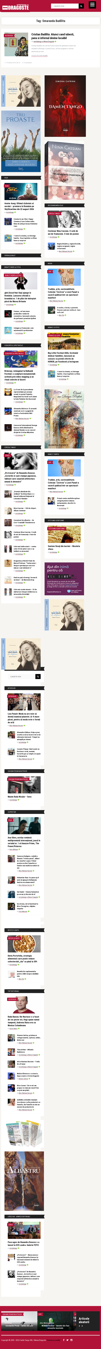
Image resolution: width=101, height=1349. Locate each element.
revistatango (10, 212)
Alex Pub (61, 315)
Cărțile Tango (54, 214)
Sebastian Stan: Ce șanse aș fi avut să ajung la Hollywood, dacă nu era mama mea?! (28, 880)
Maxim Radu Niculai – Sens (20, 796)
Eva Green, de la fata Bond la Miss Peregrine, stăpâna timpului (27, 906)
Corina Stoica (13, 1028)
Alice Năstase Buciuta (65, 251)
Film (6, 186)
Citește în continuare (39, 56)
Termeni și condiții (53, 1340)
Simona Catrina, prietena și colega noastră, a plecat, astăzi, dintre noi (29, 1037)
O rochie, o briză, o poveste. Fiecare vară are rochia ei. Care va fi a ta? (68, 310)
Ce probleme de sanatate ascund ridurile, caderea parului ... (58, 1327)
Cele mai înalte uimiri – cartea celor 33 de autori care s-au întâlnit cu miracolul (25, 548)
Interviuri (9, 36)
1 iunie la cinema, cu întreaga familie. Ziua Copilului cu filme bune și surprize (25, 238)
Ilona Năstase (13, 849)
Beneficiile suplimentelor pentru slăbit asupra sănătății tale (28, 973)
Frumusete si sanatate (50, 1314)
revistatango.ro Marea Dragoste (44, 41)
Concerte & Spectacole (14, 354)
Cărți (7, 456)
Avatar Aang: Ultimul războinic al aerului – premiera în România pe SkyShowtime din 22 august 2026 (19, 206)
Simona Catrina (23, 1079)
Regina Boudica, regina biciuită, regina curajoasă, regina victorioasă (69, 246)
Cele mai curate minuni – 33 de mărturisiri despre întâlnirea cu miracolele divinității (25, 591)
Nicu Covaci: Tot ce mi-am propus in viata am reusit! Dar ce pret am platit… (28, 1088)
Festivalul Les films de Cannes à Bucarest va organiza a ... (22, 1327)
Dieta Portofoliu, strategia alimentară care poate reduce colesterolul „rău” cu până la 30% (22, 959)
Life (50, 272)
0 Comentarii (28, 63)
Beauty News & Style (13, 275)
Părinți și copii (54, 335)
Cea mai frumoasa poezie (18, 779)
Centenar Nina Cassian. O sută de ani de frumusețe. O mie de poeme (25, 534)
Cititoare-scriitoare (57, 529)
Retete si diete (13, 938)
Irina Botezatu (23, 911)
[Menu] (92, 5)
